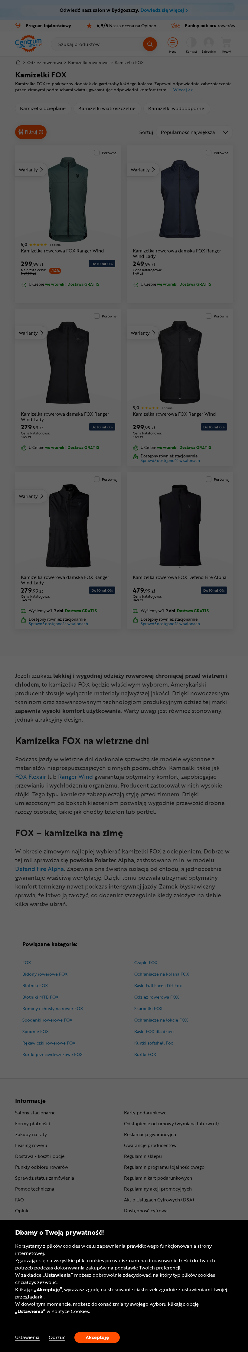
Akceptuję (97, 1337)
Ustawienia (27, 1337)
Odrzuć (57, 1337)
